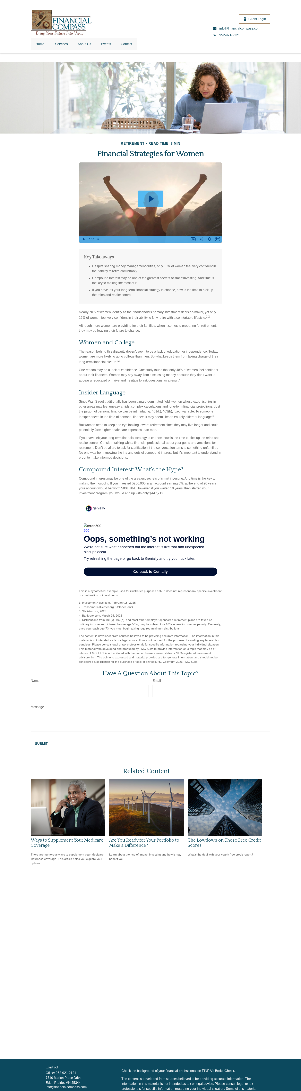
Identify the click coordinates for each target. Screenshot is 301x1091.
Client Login (257, 19)
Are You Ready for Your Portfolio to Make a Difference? (144, 843)
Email (157, 680)
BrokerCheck (224, 1071)
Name (35, 680)
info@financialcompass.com (66, 1087)
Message (37, 707)
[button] (40, 44)
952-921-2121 (66, 1073)
